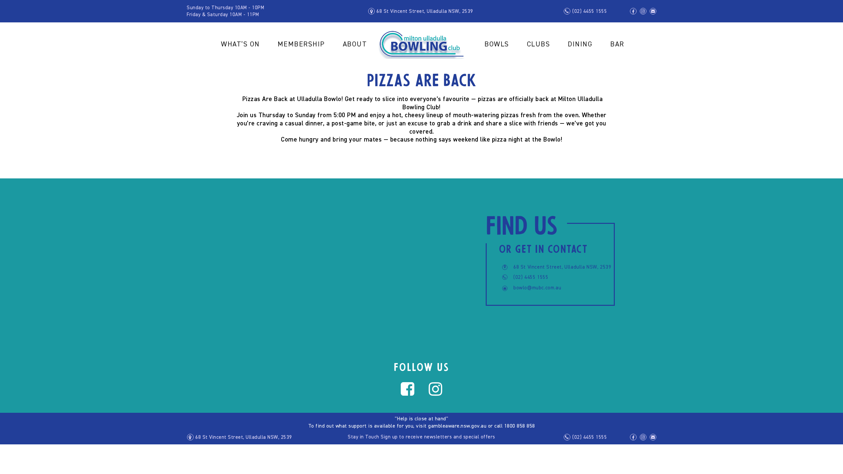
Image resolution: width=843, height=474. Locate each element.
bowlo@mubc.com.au (537, 287)
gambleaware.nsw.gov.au (457, 426)
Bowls (496, 44)
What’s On (240, 44)
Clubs (538, 44)
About (355, 44)
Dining (580, 44)
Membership (301, 44)
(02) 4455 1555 (589, 11)
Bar (617, 44)
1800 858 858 (519, 426)
